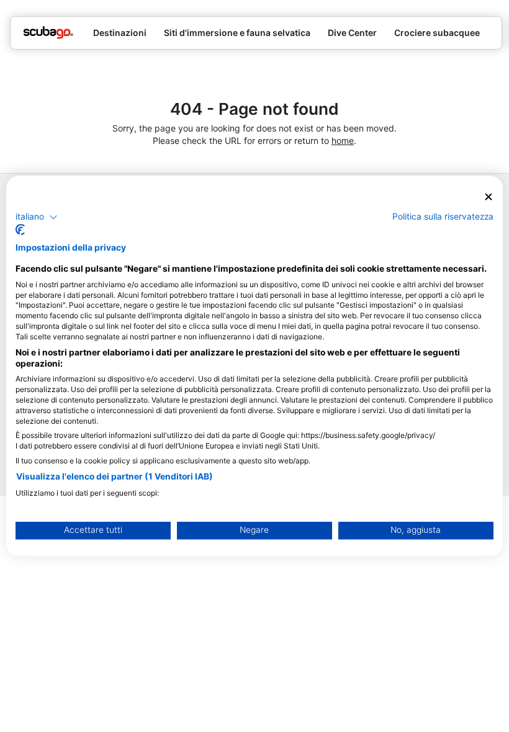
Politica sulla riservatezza (442, 216)
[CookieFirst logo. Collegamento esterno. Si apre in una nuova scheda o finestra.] (20, 230)
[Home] (48, 32)
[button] (37, 217)
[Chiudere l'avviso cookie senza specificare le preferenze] (488, 197)
